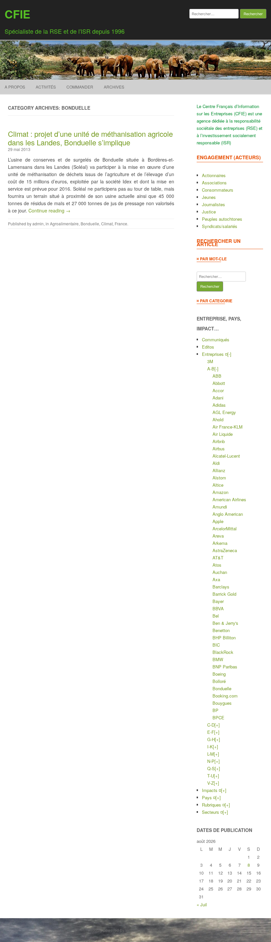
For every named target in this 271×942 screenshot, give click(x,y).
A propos (15, 87)
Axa (216, 579)
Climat (107, 223)
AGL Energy (224, 412)
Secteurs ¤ (212, 812)
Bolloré (219, 681)
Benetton (221, 630)
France (121, 223)
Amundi (220, 507)
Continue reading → (49, 210)
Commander (79, 87)
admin (38, 223)
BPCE (218, 717)
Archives (114, 87)
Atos (217, 565)
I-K (210, 746)
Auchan (220, 572)
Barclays (221, 587)
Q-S (211, 768)
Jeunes (209, 197)
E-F (210, 732)
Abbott (219, 383)
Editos (208, 347)
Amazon (220, 492)
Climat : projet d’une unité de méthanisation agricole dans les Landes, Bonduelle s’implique (90, 138)
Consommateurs (217, 190)
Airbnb (219, 441)
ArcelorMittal (225, 528)
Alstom (219, 477)
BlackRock (223, 652)
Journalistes (213, 204)
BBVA (218, 608)
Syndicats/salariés (219, 226)
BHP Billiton (224, 637)
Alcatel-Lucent (226, 456)
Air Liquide (223, 434)
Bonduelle (90, 223)
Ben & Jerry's (225, 623)
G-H (211, 739)
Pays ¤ (208, 797)
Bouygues (222, 703)
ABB (217, 376)
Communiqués (215, 339)
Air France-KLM (228, 427)
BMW (218, 659)
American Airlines (229, 499)
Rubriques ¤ (213, 805)
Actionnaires (214, 175)
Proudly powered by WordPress (116, 930)
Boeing (219, 674)
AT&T (218, 557)
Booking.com (225, 696)
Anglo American (228, 514)
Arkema (220, 543)
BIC (216, 645)
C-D (210, 725)
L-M (210, 754)
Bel (216, 616)
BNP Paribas (225, 666)
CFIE (17, 14)
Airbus (219, 448)
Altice (218, 485)
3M (210, 361)
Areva (218, 536)
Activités (46, 87)
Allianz (219, 470)
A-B (210, 368)
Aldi (216, 463)
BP (215, 710)
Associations (214, 182)
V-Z (210, 783)
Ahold (218, 419)
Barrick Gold (224, 594)
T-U (210, 775)
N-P (210, 761)
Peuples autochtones (222, 219)
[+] (217, 725)
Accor (218, 390)
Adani (218, 398)
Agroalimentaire (64, 223)
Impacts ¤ (211, 790)
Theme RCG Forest (165, 930)
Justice (209, 211)
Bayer (218, 601)
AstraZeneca (225, 550)
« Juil (202, 904)
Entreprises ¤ (214, 354)
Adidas (219, 405)
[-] (229, 354)
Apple (218, 521)
